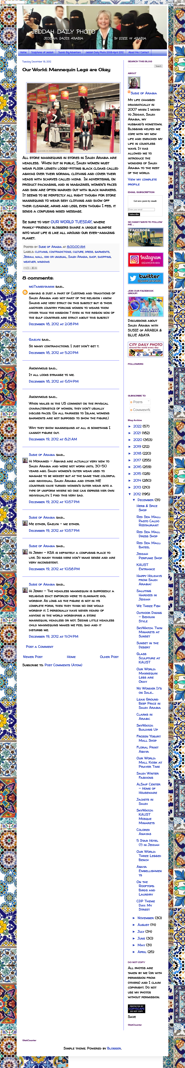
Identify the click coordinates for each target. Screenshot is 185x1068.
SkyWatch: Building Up (147, 727)
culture (78, 251)
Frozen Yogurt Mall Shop (149, 738)
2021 (137, 433)
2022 (138, 426)
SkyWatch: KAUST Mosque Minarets (146, 816)
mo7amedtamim (41, 286)
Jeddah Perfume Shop (149, 555)
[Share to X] (30, 268)
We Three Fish (148, 605)
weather (30, 261)
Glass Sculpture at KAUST (148, 658)
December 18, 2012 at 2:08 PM (53, 324)
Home (23, 52)
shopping (104, 257)
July (141, 931)
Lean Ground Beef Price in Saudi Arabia (149, 703)
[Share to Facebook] (33, 268)
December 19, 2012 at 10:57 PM (54, 501)
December (146, 499)
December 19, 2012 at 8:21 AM (53, 439)
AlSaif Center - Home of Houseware (148, 788)
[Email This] (24, 268)
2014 (137, 480)
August (144, 924)
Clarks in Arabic (144, 716)
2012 (137, 494)
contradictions (60, 251)
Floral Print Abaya (147, 749)
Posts (137, 402)
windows (43, 261)
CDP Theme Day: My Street (146, 905)
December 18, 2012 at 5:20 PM (53, 352)
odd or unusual (55, 257)
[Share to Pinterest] (35, 268)
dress (89, 251)
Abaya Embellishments (149, 870)
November (146, 917)
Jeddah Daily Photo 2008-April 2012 (105, 52)
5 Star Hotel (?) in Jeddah (148, 842)
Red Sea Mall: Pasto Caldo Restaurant (149, 521)
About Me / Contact (138, 52)
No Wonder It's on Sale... (149, 690)
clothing (41, 251)
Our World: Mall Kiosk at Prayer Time (149, 762)
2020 (138, 439)
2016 (138, 466)
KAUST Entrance (146, 566)
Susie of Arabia (42, 454)
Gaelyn (35, 339)
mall (39, 257)
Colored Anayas (144, 831)
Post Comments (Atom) (63, 665)
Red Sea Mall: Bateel (149, 544)
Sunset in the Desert (148, 645)
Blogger (114, 1048)
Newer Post (32, 656)
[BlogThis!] (27, 268)
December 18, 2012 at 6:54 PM (54, 381)
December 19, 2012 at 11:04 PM (53, 636)
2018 (138, 453)
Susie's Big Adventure (69, 52)
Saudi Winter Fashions (148, 775)
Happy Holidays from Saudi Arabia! (149, 580)
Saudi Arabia (78, 257)
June (142, 938)
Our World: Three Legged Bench (149, 855)
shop (92, 257)
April (143, 951)
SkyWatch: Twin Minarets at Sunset (149, 632)
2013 (137, 487)
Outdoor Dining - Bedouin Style (149, 616)
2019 (137, 446)
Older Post (109, 656)
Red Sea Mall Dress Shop (148, 533)
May (142, 945)
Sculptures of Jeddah (42, 52)
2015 (137, 473)
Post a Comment (39, 646)
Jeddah (29, 257)
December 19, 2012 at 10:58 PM (54, 569)
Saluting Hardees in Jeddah (147, 595)
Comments (141, 409)
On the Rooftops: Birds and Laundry (146, 888)
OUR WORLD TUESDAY (71, 221)
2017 (137, 460)
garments (102, 251)
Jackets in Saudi (145, 801)
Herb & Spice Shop (147, 507)
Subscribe (134, 214)
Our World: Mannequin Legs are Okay (147, 675)
